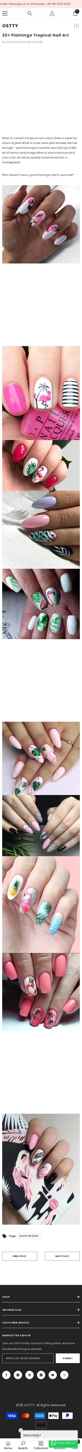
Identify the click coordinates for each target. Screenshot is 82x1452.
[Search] (29, 13)
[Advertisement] (41, 92)
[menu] (4, 13)
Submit (68, 1358)
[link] (23, 1445)
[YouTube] (53, 1375)
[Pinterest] (29, 1375)
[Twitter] (64, 1375)
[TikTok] (41, 1375)
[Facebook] (6, 1375)
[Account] (52, 13)
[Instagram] (18, 1375)
